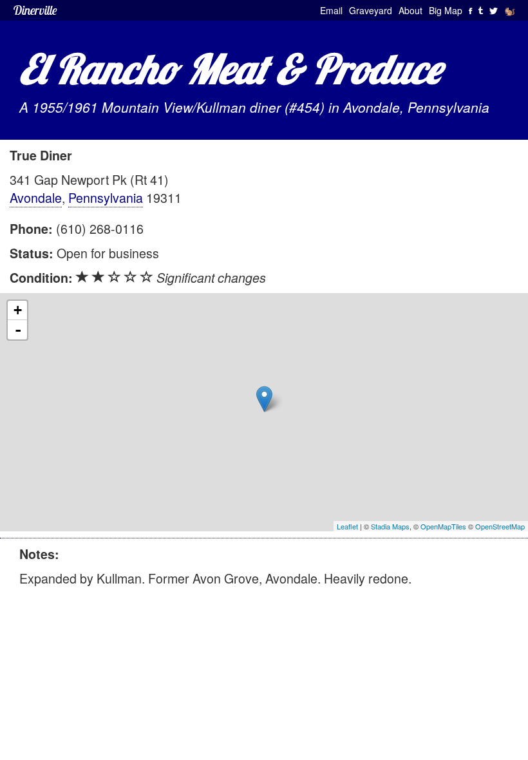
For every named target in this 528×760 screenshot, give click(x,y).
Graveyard (370, 10)
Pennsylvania (105, 197)
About (410, 10)
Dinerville (35, 10)
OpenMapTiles (443, 526)
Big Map (445, 10)
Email (331, 10)
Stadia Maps (390, 526)
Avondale (36, 197)
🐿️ (509, 10)
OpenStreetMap (500, 526)
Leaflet (347, 526)
